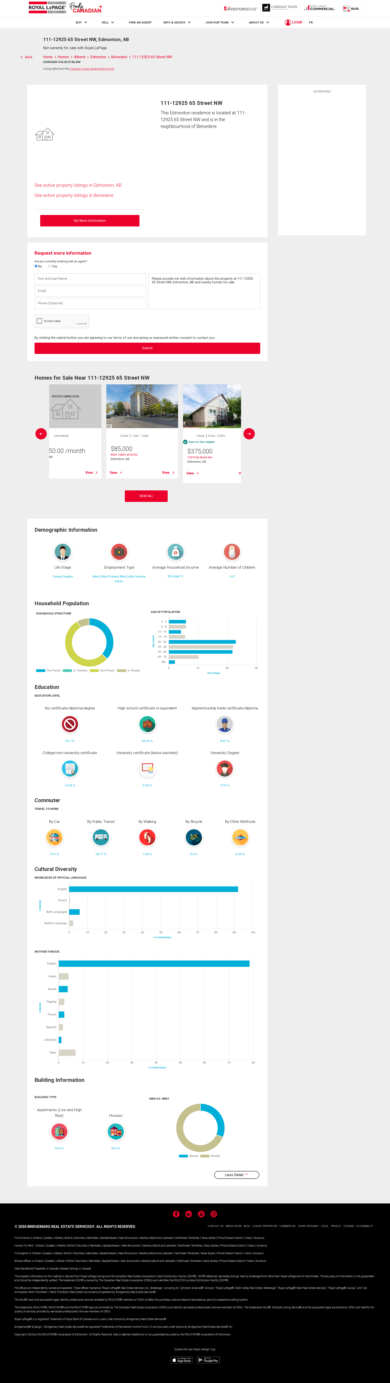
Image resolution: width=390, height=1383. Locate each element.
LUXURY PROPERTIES (264, 1226)
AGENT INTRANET (308, 1226)
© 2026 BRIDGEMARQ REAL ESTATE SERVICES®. (54, 1226)
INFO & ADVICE (174, 22)
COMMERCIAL (287, 1226)
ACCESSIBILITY (364, 1226)
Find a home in (23, 1238)
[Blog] (351, 8)
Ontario (37, 1238)
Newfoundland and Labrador (156, 1238)
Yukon (248, 1238)
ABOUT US (256, 22)
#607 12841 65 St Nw (124, 454)
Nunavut (259, 1238)
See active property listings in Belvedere (74, 195)
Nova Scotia (209, 1238)
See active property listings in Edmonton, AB (78, 185)
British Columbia (75, 1238)
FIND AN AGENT (140, 22)
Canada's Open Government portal (92, 68)
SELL (105, 22)
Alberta (58, 1238)
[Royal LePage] (65, 8)
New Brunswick (128, 1238)
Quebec (48, 1238)
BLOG (247, 1226)
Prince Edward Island (230, 1238)
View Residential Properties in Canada (36, 1268)
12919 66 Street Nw (199, 457)
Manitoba (92, 1238)
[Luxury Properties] (280, 8)
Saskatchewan (108, 1238)
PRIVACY (336, 1226)
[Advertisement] (322, 163)
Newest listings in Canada (75, 1268)
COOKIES (349, 1226)
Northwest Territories (187, 1238)
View (89, 473)
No (39, 266)
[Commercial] (320, 8)
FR (311, 22)
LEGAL (325, 1226)
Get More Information (90, 221)
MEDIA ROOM (233, 1226)
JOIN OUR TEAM (217, 22)
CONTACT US (215, 1226)
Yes (54, 266)
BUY (79, 22)
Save (113, 473)
